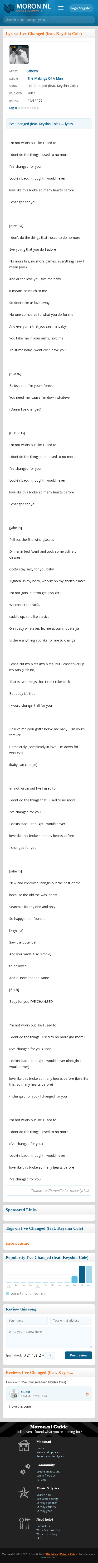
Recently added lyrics (50, 1456)
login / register (81, 8)
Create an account (48, 1471)
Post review (78, 1355)
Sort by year (44, 1511)
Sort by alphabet (46, 1502)
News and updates (48, 1452)
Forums (41, 1479)
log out (50, 1475)
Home (40, 1448)
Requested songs (47, 1498)
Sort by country (46, 1507)
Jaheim (32, 71)
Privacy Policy (68, 1554)
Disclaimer (52, 1554)
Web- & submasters (48, 1530)
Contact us (43, 1526)
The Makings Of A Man (45, 78)
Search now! (44, 1494)
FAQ (39, 1538)
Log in (13, 107)
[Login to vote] (87, 1394)
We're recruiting (46, 1534)
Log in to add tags (17, 1244)
